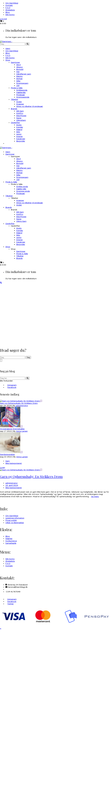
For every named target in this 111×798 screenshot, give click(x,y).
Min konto (10, 14)
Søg (28, 357)
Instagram (12, 385)
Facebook (11, 387)
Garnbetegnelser (7, 454)
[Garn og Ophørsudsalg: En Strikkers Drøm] (20, 401)
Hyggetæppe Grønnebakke (12, 429)
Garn (7, 461)
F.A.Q (7, 8)
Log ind (3, 19)
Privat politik (11, 520)
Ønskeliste (10, 10)
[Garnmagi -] (6, 41)
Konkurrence (11, 541)
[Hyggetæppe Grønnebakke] (10, 426)
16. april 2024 (11, 485)
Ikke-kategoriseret (13, 463)
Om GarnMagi (11, 3)
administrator (22, 405)
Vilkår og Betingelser (14, 523)
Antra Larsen (22, 431)
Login (2, 467)
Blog (7, 12)
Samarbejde (10, 543)
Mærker (8, 538)
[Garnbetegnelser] (10, 452)
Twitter (10, 604)
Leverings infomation (14, 518)
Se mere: (95, 496)
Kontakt (9, 5)
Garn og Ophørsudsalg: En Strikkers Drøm (19, 403)
